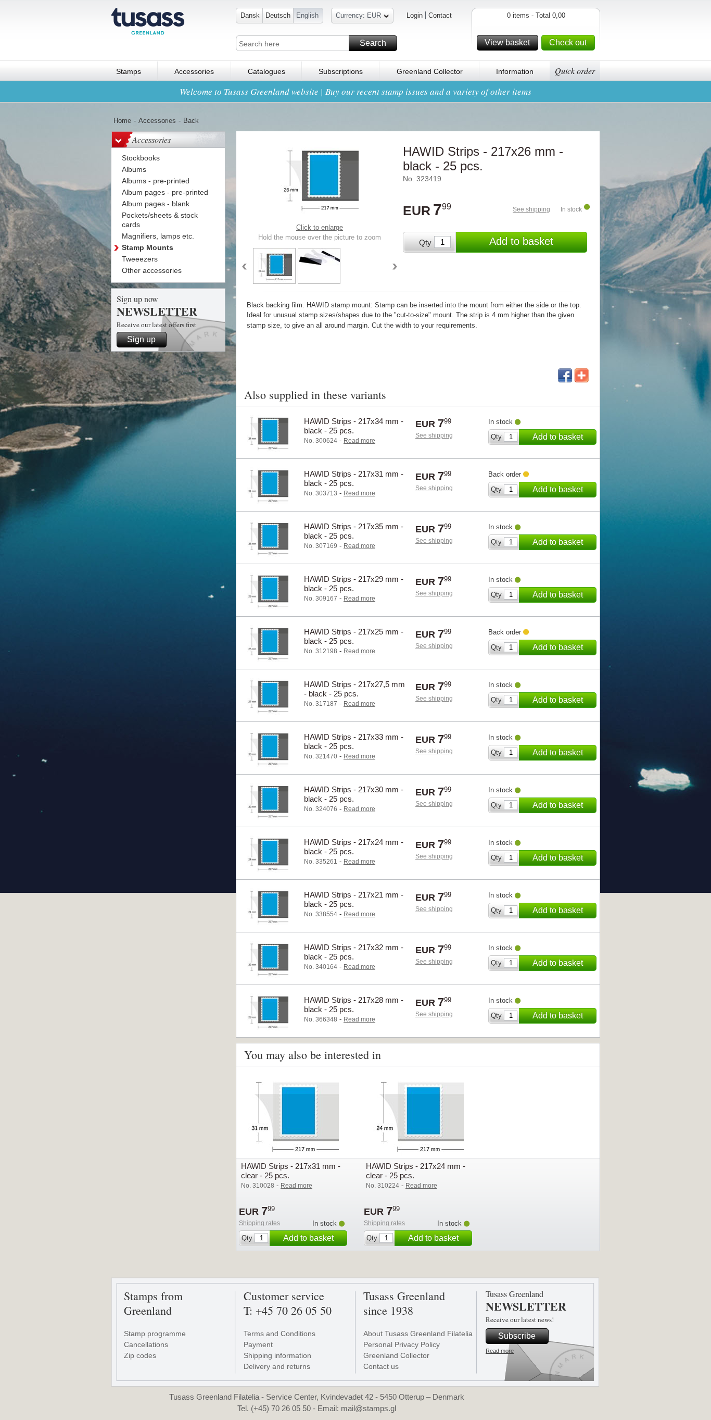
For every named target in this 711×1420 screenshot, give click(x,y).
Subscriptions (341, 71)
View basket (507, 42)
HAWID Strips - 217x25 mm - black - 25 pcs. (353, 636)
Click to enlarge (319, 227)
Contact (440, 15)
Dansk (250, 15)
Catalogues (266, 71)
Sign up (141, 339)
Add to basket (521, 241)
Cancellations (146, 1344)
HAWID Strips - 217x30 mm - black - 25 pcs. (353, 794)
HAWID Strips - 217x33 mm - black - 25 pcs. (353, 741)
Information (515, 71)
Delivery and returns (277, 1366)
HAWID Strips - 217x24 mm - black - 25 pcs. (353, 847)
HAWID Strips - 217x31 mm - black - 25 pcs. (353, 478)
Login (415, 15)
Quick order (575, 70)
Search (373, 43)
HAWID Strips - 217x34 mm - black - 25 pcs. (353, 426)
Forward (395, 267)
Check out (568, 42)
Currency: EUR (358, 15)
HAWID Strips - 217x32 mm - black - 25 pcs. (353, 952)
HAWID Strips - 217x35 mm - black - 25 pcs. (353, 531)
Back (191, 120)
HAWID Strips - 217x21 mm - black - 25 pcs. (353, 899)
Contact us (381, 1366)
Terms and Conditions (279, 1333)
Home (122, 120)
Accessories (194, 71)
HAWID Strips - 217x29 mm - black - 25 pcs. (353, 584)
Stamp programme (155, 1333)
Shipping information (277, 1355)
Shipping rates (259, 1223)
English (307, 15)
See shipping (531, 209)
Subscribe (517, 1335)
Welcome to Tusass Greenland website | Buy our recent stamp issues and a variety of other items (355, 91)
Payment (258, 1344)
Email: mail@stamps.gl (357, 1408)
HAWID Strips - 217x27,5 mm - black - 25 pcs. (354, 689)
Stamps (128, 71)
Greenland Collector (430, 71)
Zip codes (140, 1355)
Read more (500, 1351)
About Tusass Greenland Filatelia (418, 1333)
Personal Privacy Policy (401, 1344)
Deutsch (277, 15)
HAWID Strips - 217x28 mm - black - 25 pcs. (353, 1004)
